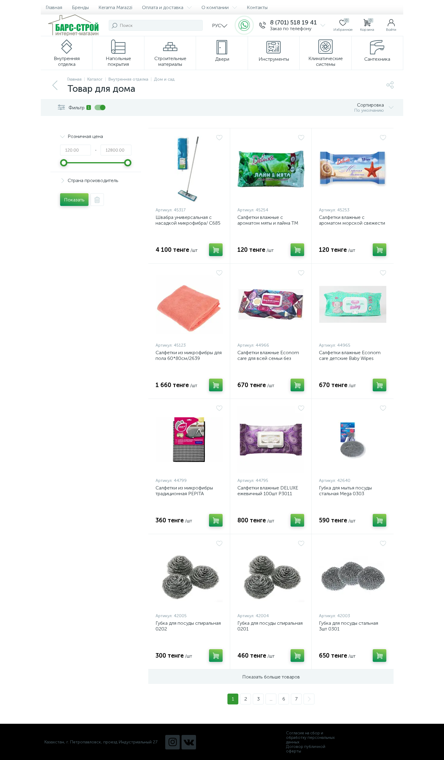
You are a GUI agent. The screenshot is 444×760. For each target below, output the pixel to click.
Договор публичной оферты (305, 748)
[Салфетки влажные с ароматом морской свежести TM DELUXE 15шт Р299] (352, 169)
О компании (215, 7)
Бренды (80, 7)
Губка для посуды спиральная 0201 (270, 626)
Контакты (257, 7)
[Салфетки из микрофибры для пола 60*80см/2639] (189, 304)
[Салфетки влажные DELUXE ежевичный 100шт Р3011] (270, 439)
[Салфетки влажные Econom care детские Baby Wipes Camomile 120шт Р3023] (352, 304)
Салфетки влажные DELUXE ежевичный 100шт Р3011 (267, 490)
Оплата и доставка (162, 7)
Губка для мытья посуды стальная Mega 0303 (345, 490)
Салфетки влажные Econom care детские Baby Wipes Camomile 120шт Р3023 (350, 358)
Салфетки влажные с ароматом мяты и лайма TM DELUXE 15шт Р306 (267, 223)
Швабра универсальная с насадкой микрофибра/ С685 (188, 220)
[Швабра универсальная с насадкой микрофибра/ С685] (189, 169)
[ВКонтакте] (189, 742)
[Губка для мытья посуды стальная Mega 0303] (352, 439)
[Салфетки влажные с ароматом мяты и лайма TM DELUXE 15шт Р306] (270, 169)
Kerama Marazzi (115, 7)
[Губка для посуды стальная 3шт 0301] (352, 574)
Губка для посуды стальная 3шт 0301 (348, 626)
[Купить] (216, 249)
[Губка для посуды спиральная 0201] (270, 574)
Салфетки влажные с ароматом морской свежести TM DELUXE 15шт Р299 (352, 223)
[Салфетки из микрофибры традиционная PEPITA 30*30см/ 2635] (189, 439)
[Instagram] (172, 742)
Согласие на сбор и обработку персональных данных (310, 737)
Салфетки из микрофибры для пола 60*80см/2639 (189, 355)
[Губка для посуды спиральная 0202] (189, 574)
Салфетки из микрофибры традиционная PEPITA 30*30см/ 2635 (184, 493)
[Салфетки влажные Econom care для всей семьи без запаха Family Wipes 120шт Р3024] (270, 304)
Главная (54, 7)
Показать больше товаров (271, 677)
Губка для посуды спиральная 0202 (188, 626)
